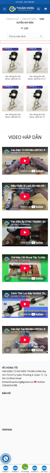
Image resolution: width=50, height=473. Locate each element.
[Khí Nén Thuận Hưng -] (21, 9)
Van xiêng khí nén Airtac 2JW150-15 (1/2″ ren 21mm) (37, 117)
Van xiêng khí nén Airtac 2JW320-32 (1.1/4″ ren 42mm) (13, 79)
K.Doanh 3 (34, 471)
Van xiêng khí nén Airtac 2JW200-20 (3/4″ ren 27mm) (13, 117)
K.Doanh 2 (15, 471)
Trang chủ (12, 19)
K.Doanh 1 (5, 471)
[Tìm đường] (25, 467)
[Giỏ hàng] (45, 9)
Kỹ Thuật (44, 471)
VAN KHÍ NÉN (29, 19)
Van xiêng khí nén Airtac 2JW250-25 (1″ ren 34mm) (37, 79)
